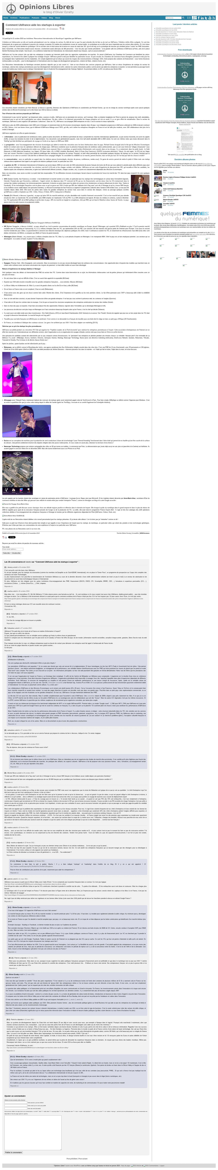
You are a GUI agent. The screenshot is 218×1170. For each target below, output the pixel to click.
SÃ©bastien (15, 744)
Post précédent (72, 1159)
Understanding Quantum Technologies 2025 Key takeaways (175, 87)
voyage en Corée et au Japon (45, 141)
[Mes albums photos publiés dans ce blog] (194, 19)
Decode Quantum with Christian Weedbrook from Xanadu (173, 39)
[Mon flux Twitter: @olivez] (206, 19)
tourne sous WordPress (73, 1165)
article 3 (79, 999)
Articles (138, 1165)
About (57, 18)
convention (90, 696)
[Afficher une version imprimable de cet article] (63, 29)
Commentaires (154, 1165)
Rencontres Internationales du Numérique (48, 38)
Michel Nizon (12, 773)
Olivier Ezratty (126, 533)
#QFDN (179, 223)
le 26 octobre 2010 (24, 567)
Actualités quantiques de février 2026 (167, 41)
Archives (13, 18)
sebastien (10, 730)
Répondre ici (8, 586)
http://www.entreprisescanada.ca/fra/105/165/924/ (20, 736)
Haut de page (125, 1165)
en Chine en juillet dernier (114, 332)
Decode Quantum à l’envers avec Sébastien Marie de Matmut (175, 32)
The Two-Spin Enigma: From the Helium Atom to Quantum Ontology (175, 121)
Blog (51, 18)
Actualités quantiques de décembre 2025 (168, 44)
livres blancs (108, 443)
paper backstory (185, 124)
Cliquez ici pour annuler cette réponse (14, 1100)
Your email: (6, 547)
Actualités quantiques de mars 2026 (167, 35)
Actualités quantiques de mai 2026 (166, 30)
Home (5, 18)
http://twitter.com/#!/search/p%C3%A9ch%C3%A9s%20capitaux (31, 866)
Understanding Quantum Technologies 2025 (171, 54)
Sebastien (14, 614)
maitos (9, 787)
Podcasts (35, 18)
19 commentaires (52, 29)
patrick (9, 879)
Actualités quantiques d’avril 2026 (166, 33)
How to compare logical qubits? (165, 37)
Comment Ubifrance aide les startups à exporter (35, 24)
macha (9, 591)
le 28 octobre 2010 (28, 773)
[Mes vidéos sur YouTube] (210, 19)
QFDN (212, 232)
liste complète (180, 154)
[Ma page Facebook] (198, 19)
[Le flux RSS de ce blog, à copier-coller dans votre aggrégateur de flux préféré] (214, 19)
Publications (25, 18)
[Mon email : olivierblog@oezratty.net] (188, 19)
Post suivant (83, 1159)
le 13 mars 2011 (38, 1056)
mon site (37, 529)
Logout (162, 1165)
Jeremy (10, 567)
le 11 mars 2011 (22, 879)
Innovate (74, 402)
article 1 (67, 999)
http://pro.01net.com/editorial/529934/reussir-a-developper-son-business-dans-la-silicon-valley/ (35, 884)
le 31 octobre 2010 (33, 744)
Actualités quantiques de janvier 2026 (167, 42)
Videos (44, 18)
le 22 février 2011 (28, 842)
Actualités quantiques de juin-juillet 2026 (168, 28)
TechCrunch (87, 400)
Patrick (17, 958)
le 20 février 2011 (22, 787)
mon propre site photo (199, 234)
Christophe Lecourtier (55, 682)
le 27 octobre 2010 (31, 614)
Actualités (135, 533)
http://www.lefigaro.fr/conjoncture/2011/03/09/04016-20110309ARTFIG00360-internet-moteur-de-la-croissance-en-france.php (44, 895)
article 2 (73, 999)
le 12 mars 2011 (32, 958)
